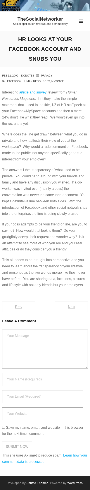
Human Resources (36, 81)
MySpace (57, 81)
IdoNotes (27, 75)
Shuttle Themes (37, 483)
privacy (46, 75)
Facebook (14, 81)
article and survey (33, 92)
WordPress (75, 483)
